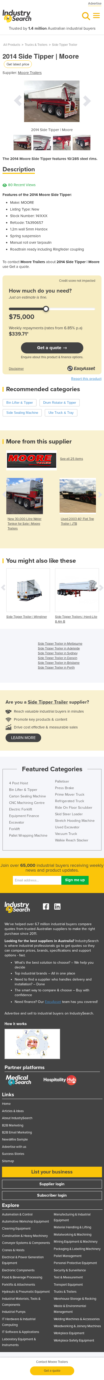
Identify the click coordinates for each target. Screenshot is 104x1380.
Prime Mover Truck (69, 794)
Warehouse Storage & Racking (75, 1299)
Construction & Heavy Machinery (25, 1236)
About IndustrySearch (17, 1118)
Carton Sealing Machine (27, 796)
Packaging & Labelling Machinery (77, 1249)
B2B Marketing (12, 1125)
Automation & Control (17, 1214)
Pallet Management (68, 1256)
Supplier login (51, 1184)
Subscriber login (52, 1195)
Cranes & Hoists (13, 1250)
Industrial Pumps (13, 1312)
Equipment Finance (24, 816)
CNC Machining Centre (27, 803)
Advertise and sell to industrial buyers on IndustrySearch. (49, 1013)
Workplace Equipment (69, 1333)
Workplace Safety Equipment (74, 1340)
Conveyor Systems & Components (26, 1243)
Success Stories (13, 1154)
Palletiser (62, 781)
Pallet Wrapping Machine (28, 835)
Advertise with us (14, 1147)
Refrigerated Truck (69, 801)
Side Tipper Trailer (64, 45)
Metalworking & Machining (72, 1235)
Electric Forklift (20, 809)
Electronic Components (18, 1270)
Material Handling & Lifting (72, 1227)
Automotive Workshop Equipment (25, 1222)
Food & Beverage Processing (22, 1277)
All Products (11, 45)
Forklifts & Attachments (18, 1285)
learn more (23, 737)
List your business (52, 1172)
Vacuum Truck (66, 834)
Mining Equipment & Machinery (75, 1242)
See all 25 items (71, 459)
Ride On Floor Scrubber (73, 807)
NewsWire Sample (15, 1140)
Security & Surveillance (70, 1270)
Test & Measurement (68, 1277)
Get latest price (18, 64)
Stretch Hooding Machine (75, 821)
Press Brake (64, 788)
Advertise (94, 4)
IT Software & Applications (20, 1332)
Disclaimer (16, 369)
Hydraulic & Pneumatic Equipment (26, 1292)
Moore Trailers (30, 72)
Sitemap (8, 1161)
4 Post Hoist (18, 783)
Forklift (14, 829)
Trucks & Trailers (36, 45)
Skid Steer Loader (69, 814)
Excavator (16, 822)
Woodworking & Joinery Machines (77, 1326)
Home (6, 1104)
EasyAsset (53, 1002)
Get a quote (52, 1371)
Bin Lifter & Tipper (23, 790)
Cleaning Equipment (16, 1229)
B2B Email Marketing (17, 1132)
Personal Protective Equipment (75, 1263)
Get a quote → (52, 347)
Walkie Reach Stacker (71, 840)
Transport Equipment (68, 1285)
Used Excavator (67, 827)
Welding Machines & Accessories (77, 1319)
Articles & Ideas (13, 1111)
